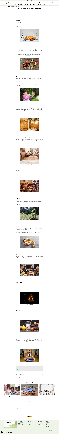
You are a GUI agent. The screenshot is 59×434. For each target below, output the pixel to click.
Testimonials (28, 0)
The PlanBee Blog (8, 6)
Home (4, 6)
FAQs (31, 0)
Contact (33, 0)
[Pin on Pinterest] (42, 374)
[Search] (39, 2)
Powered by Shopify (10, 432)
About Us (26, 0)
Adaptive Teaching (7, 396)
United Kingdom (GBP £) (51, 430)
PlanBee (7, 432)
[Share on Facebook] (40, 374)
